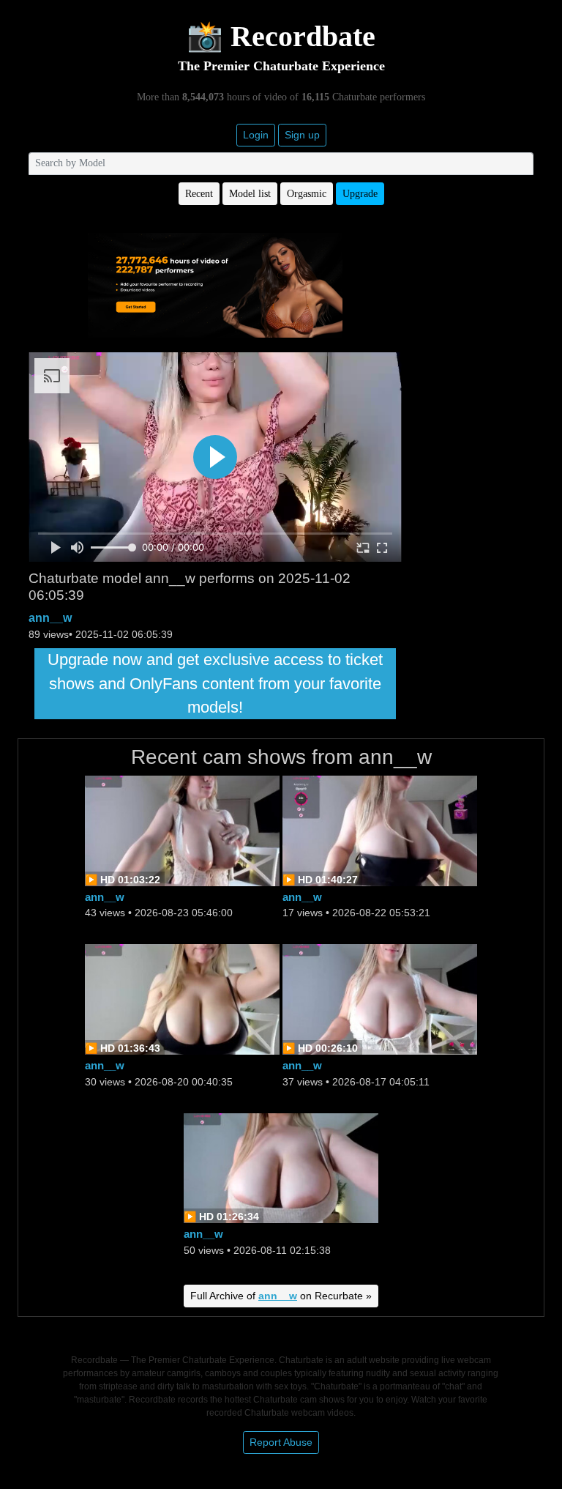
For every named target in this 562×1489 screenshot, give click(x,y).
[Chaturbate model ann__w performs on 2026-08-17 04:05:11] (379, 998)
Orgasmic (306, 193)
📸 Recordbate (281, 36)
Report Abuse (281, 1442)
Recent (199, 193)
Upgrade (360, 193)
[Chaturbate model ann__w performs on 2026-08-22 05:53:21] (379, 829)
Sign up (302, 135)
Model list (250, 193)
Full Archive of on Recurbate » (281, 1296)
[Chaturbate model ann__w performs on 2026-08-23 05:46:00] (182, 829)
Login (256, 135)
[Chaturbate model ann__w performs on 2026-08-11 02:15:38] (281, 1167)
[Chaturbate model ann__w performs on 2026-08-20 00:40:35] (182, 998)
